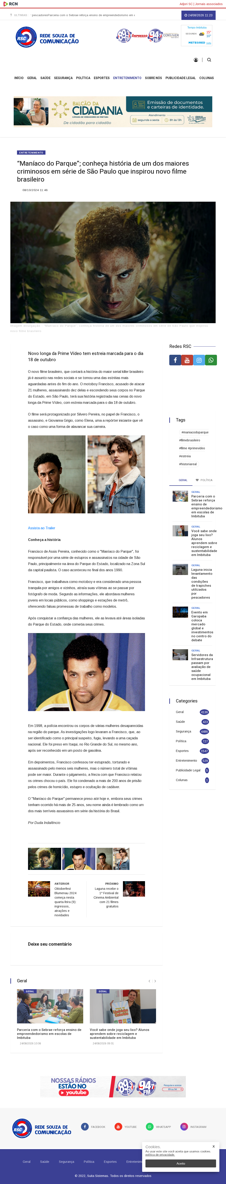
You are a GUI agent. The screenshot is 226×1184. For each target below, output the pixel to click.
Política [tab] (206, 478)
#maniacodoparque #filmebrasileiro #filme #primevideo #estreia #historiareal (194, 446)
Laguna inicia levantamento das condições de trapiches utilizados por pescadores (201, 581)
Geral (32, 78)
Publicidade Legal (181, 78)
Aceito (181, 1163)
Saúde (45, 78)
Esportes (102, 78)
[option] (73, 15)
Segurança (63, 78)
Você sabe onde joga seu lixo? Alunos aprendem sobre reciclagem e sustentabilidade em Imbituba (119, 1031)
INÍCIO (19, 78)
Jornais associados (209, 4)
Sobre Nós (153, 78)
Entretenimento (127, 78)
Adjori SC (186, 4)
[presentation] (149, 979)
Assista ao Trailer (42, 526)
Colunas (206, 78)
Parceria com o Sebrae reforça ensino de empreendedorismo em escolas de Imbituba (73, 15)
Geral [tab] (183, 478)
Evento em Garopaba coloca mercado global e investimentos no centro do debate (202, 624)
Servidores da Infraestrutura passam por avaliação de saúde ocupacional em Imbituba (202, 665)
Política (83, 78)
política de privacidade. (160, 1154)
